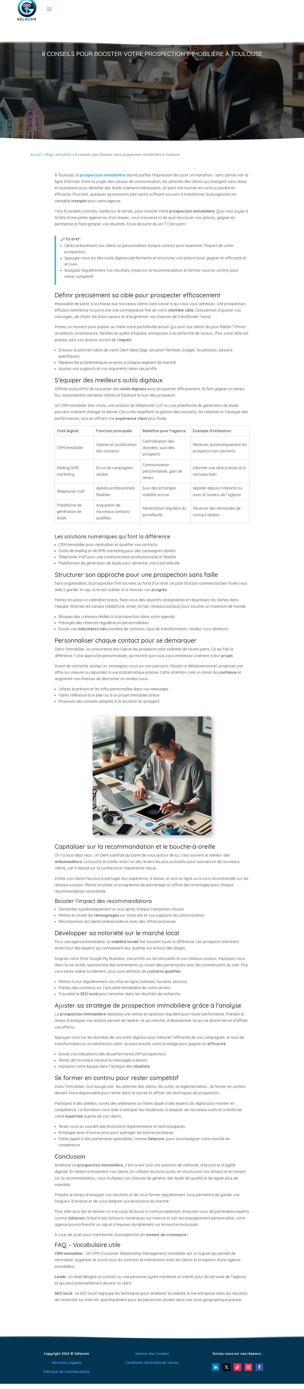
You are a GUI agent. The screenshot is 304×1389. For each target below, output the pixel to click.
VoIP (159, 405)
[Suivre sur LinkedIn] (215, 1367)
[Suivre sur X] (226, 1367)
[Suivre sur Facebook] (259, 1367)
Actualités (63, 154)
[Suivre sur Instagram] (248, 1367)
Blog (48, 154)
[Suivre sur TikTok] (237, 1367)
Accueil (36, 154)
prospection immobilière (102, 175)
